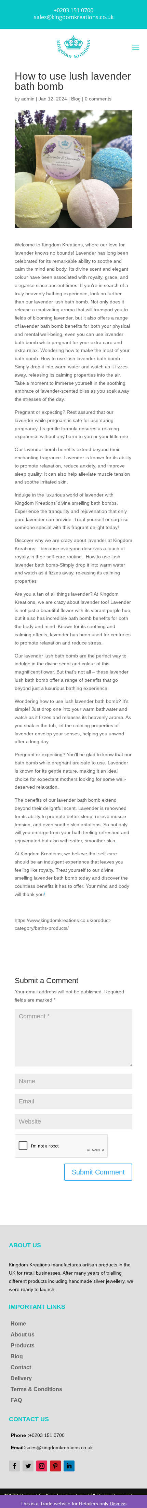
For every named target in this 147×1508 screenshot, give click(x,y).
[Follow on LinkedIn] (69, 1466)
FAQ (16, 1400)
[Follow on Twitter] (28, 1466)
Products (23, 1345)
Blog (76, 98)
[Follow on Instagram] (41, 1466)
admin (28, 98)
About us (23, 1334)
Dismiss (118, 1503)
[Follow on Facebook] (14, 1466)
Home (18, 1324)
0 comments (98, 98)
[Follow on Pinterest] (55, 1466)
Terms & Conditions (36, 1389)
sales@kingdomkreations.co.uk (73, 17)
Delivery (21, 1378)
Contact (21, 1367)
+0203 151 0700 (73, 10)
